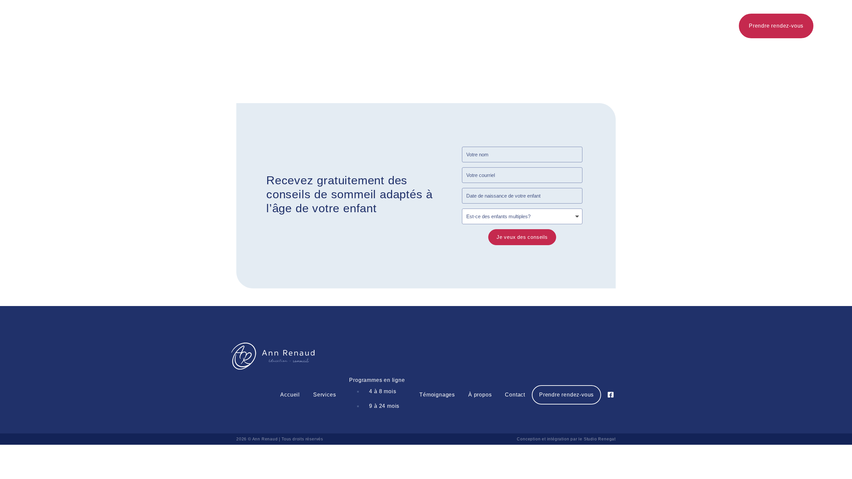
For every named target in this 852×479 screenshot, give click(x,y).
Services (324, 395)
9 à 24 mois (384, 406)
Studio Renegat (600, 439)
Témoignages (437, 395)
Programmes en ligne (377, 380)
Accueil (290, 395)
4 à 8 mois (382, 391)
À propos (480, 395)
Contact (515, 395)
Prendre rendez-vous (566, 395)
